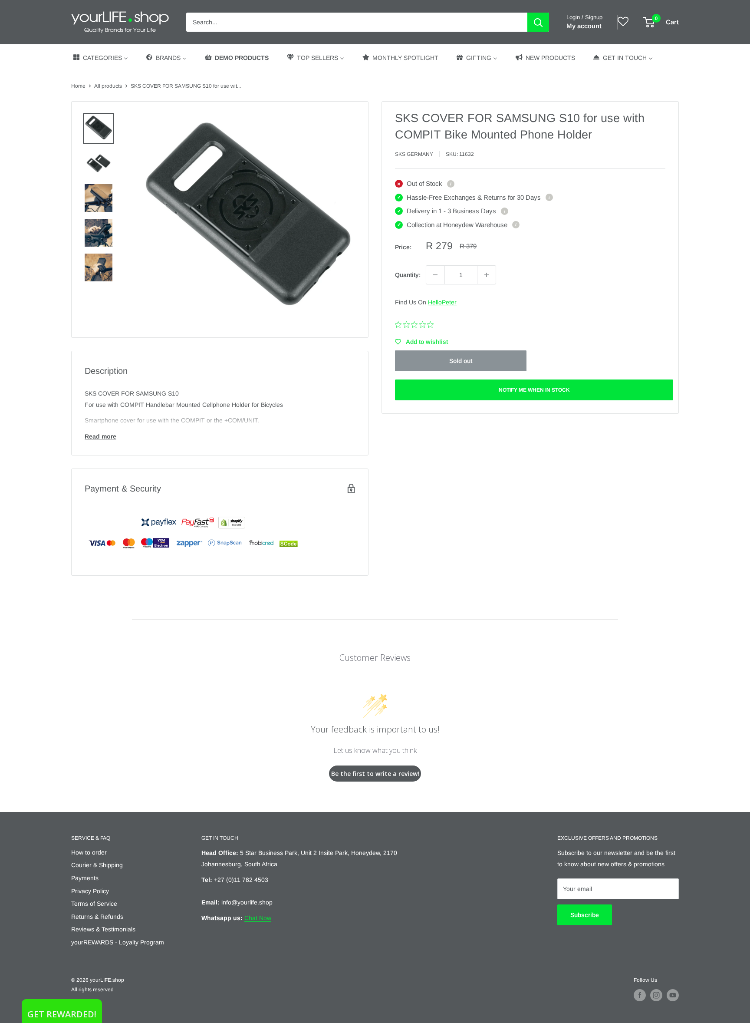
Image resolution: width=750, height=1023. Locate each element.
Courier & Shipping (97, 864)
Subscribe (584, 914)
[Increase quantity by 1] (486, 275)
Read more (100, 436)
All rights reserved (92, 990)
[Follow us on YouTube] (673, 995)
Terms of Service (94, 903)
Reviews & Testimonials (103, 929)
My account (584, 26)
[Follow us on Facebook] (640, 995)
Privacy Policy (90, 891)
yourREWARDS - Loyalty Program (117, 942)
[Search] (538, 22)
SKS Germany (414, 154)
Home (78, 86)
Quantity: (408, 274)
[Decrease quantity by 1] (435, 275)
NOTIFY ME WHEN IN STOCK (534, 390)
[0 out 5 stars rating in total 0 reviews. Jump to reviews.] (416, 325)
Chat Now (257, 917)
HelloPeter (442, 302)
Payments (85, 877)
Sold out (460, 360)
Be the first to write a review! (375, 773)
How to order (89, 852)
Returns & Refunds (97, 916)
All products (108, 86)
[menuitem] (100, 57)
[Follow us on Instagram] (656, 995)
